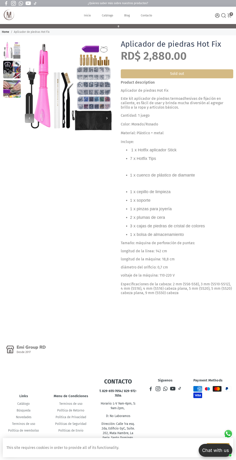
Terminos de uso (23, 424)
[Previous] (29, 118)
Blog (127, 15)
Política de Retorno (70, 410)
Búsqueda (23, 410)
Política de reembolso (23, 431)
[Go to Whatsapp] (21, 3)
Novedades (23, 417)
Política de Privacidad (71, 417)
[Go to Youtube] (28, 3)
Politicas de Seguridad (70, 424)
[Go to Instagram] (13, 3)
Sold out (177, 73)
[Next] (107, 118)
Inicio (87, 15)
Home (5, 32)
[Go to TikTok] (35, 3)
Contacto (146, 15)
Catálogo (107, 15)
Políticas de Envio (70, 431)
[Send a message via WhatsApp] (228, 433)
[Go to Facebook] (6, 3)
